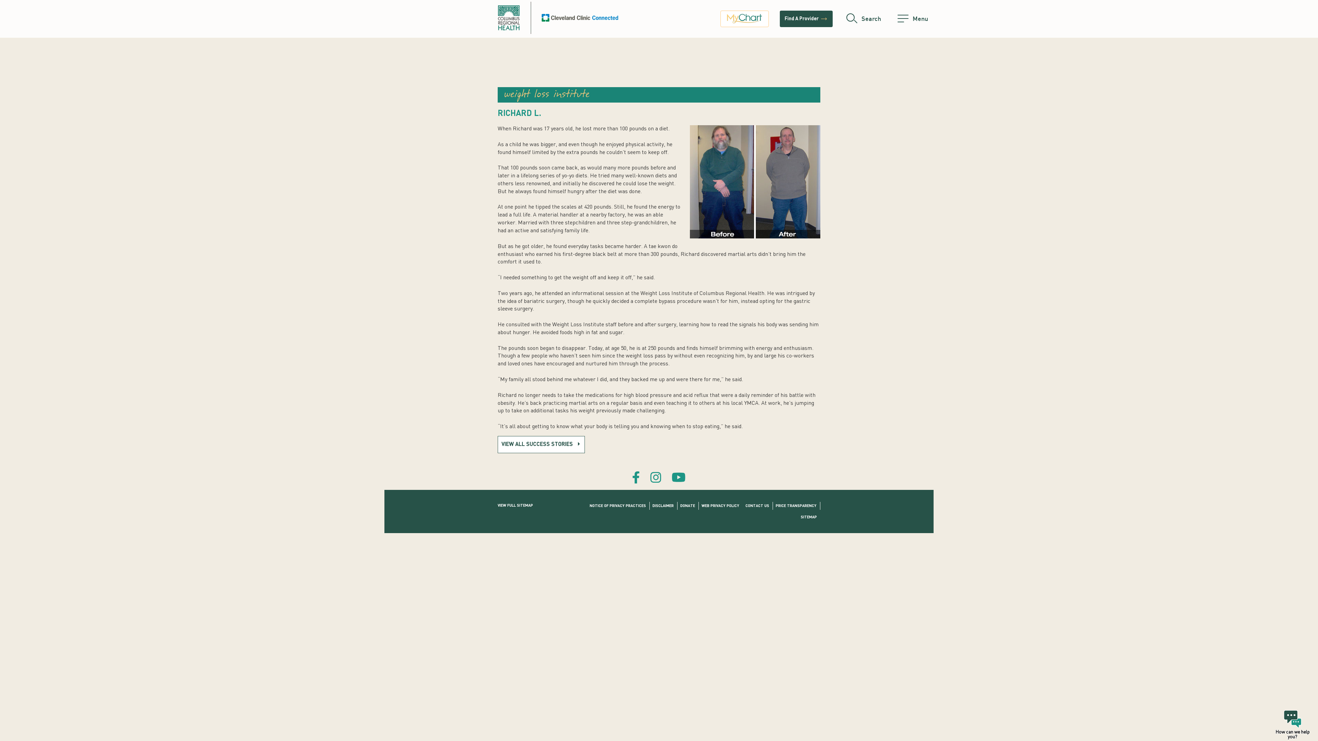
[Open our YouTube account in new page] (679, 478)
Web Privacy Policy (720, 506)
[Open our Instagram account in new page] (655, 478)
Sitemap (809, 517)
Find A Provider (806, 19)
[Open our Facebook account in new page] (636, 478)
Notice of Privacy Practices (618, 506)
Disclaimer (663, 506)
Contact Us (757, 506)
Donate (687, 506)
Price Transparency (796, 506)
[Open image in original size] (558, 18)
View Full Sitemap (515, 506)
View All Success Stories (537, 444)
